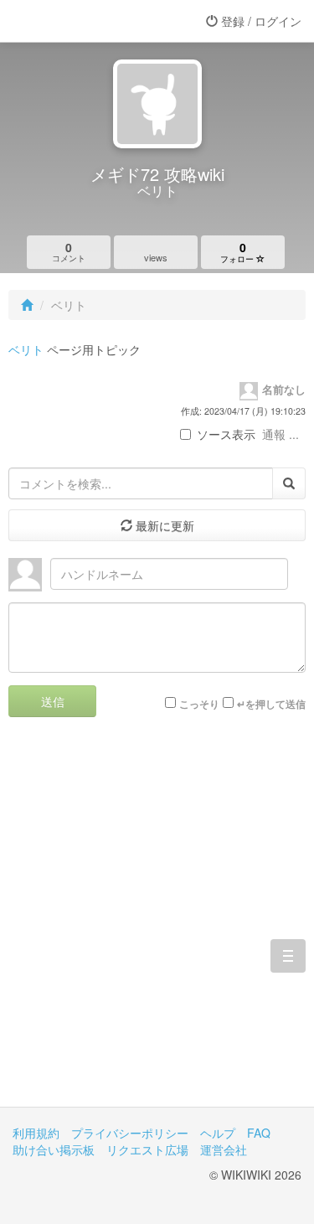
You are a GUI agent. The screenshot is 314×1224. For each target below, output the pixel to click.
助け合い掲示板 (54, 1149)
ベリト (26, 349)
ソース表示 (226, 434)
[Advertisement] (157, 924)
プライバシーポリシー (129, 1132)
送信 (52, 701)
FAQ (258, 1132)
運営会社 (223, 1149)
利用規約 (36, 1132)
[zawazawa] (79, 21)
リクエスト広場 (147, 1149)
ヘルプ (217, 1132)
